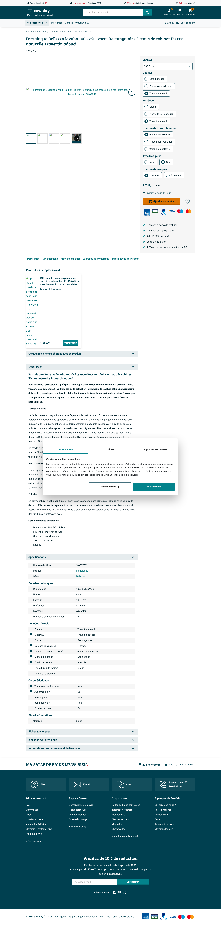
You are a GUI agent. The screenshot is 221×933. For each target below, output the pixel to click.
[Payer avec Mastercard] (188, 211)
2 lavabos (176, 175)
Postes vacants (163, 810)
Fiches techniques (70, 259)
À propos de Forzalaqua (96, 259)
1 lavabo (154, 175)
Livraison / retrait (35, 819)
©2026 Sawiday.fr (35, 916)
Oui (168, 162)
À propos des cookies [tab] (155, 449)
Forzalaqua (82, 571)
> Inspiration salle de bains (126, 836)
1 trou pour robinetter (160, 142)
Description (33, 259)
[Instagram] (124, 892)
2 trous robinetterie (159, 149)
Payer (29, 814)
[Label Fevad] (147, 212)
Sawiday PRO (172, 23)
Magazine (117, 824)
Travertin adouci (158, 93)
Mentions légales (164, 829)
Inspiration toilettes (122, 810)
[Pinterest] (119, 892)
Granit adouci (156, 79)
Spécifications (50, 259)
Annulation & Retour (36, 824)
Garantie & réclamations (39, 829)
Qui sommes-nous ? (165, 805)
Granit (152, 107)
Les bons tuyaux (77, 814)
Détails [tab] (110, 449)
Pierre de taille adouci (161, 114)
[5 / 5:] (77, 138)
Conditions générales (59, 916)
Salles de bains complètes (126, 805)
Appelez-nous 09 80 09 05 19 (178, 784)
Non (151, 162)
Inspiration (57, 23)
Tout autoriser (153, 486)
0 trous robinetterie (159, 134)
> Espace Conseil (78, 826)
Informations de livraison (125, 259)
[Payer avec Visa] (172, 211)
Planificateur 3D (77, 810)
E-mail (86, 784)
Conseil (69, 23)
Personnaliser (108, 486)
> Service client (34, 841)
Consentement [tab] (65, 449)
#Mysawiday (118, 829)
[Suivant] (131, 92)
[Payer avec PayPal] (163, 212)
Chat (128, 784)
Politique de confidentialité (88, 916)
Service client (188, 23)
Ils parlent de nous (164, 824)
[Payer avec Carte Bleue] (155, 211)
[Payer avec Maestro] (180, 211)
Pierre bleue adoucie (160, 86)
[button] (188, 201)
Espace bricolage (78, 819)
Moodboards (118, 814)
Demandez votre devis (81, 805)
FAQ (42, 784)
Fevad (158, 819)
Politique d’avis (34, 834)
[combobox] (113, 12)
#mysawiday (82, 23)
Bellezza (80, 576)
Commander (32, 810)
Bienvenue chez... (121, 819)
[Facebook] (115, 892)
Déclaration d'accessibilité (120, 916)
